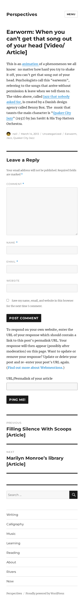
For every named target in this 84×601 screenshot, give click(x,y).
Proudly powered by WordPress (45, 593)
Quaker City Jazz (24, 137)
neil (15, 133)
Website (13, 280)
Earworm (71, 133)
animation (30, 64)
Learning (13, 543)
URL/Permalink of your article (29, 378)
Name (12, 242)
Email (12, 261)
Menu (71, 14)
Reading (13, 553)
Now (10, 581)
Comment (15, 184)
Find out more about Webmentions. (35, 368)
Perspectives (21, 14)
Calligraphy (15, 524)
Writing (12, 515)
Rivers (11, 572)
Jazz (9, 137)
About (11, 562)
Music (11, 534)
